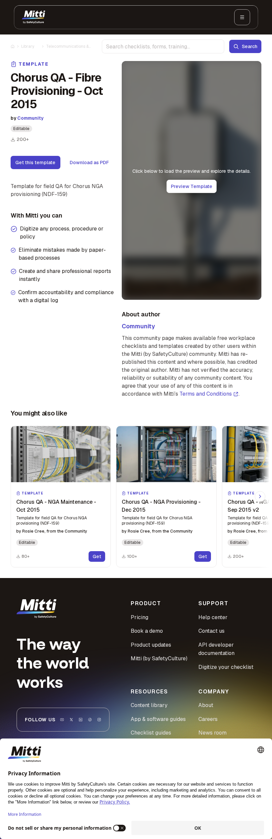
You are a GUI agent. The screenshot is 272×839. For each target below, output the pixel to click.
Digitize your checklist (225, 667)
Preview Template (191, 186)
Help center (213, 617)
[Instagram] (99, 720)
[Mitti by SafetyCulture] (33, 17)
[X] (71, 720)
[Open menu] (242, 17)
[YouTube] (62, 720)
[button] (61, 496)
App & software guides (158, 719)
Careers (208, 719)
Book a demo (147, 630)
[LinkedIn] (81, 720)
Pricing (139, 617)
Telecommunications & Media (67, 46)
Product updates (151, 644)
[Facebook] (90, 720)
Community (30, 118)
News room (212, 732)
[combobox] (163, 46)
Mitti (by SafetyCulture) (159, 658)
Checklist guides (151, 732)
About (205, 705)
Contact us (211, 630)
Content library (149, 705)
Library (27, 46)
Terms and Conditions (205, 393)
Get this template (35, 162)
